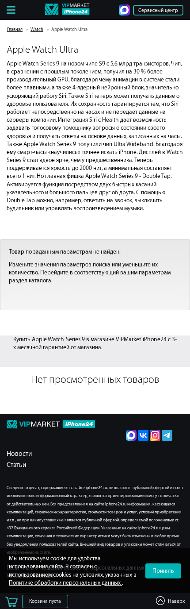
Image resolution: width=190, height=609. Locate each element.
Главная (15, 29)
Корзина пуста (45, 601)
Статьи (16, 465)
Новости (19, 454)
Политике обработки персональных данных (65, 582)
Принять (163, 570)
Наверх (176, 601)
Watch (36, 29)
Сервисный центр (158, 10)
